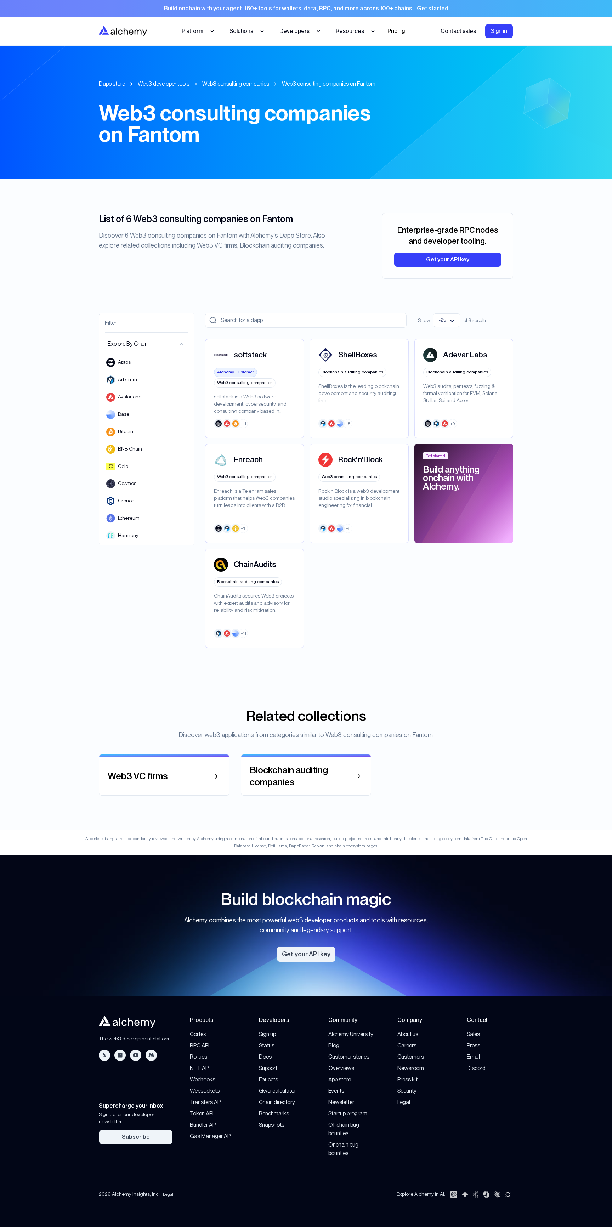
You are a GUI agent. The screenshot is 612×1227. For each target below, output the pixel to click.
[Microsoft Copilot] (486, 1194)
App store (339, 1079)
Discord (476, 1068)
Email (473, 1056)
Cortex (198, 1034)
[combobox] (446, 320)
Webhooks (202, 1079)
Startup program (347, 1113)
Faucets (268, 1079)
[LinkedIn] (120, 1055)
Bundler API (203, 1124)
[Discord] (151, 1055)
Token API (202, 1113)
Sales (473, 1034)
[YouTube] (135, 1055)
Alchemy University (350, 1034)
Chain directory (277, 1102)
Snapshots (271, 1124)
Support (268, 1068)
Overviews (341, 1068)
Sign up (267, 1034)
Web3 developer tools (163, 83)
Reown (318, 845)
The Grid (489, 838)
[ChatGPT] (453, 1194)
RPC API (199, 1045)
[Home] (123, 31)
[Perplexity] (476, 1194)
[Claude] (497, 1194)
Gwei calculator (277, 1090)
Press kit (407, 1079)
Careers (406, 1045)
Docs (265, 1056)
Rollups (198, 1056)
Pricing (396, 31)
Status (266, 1045)
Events (336, 1090)
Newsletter (341, 1102)
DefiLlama (277, 845)
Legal (403, 1102)
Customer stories (348, 1056)
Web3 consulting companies (235, 83)
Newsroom (410, 1068)
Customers (410, 1056)
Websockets (205, 1090)
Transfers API (206, 1102)
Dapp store (112, 83)
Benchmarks (274, 1113)
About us (407, 1034)
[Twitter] (104, 1055)
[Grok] (508, 1194)
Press (473, 1045)
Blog (333, 1045)
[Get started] (306, 8)
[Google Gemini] (465, 1194)
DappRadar (299, 845)
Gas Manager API (211, 1136)
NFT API (200, 1068)
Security (406, 1090)
